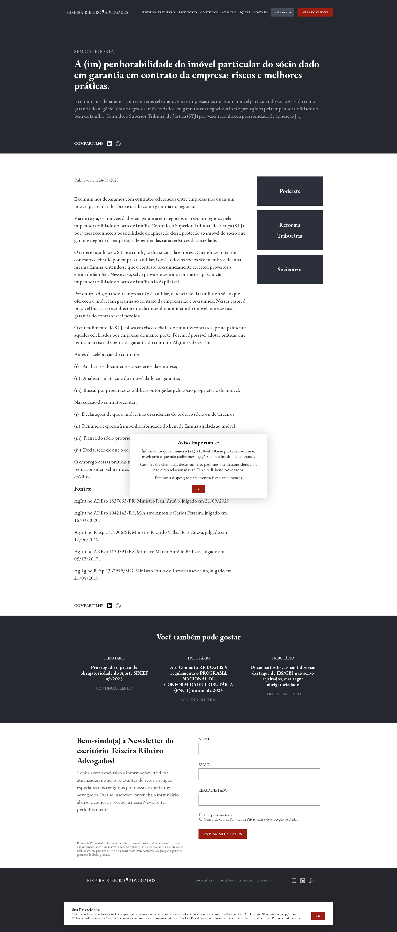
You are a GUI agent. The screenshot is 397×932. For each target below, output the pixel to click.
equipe (245, 12)
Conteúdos (227, 880)
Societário (290, 269)
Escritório (205, 880)
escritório (188, 12)
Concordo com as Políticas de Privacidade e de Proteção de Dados (251, 819)
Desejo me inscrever (218, 815)
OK (318, 916)
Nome (204, 738)
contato (260, 12)
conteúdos (209, 12)
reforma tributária (159, 12)
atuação (229, 12)
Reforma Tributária (289, 230)
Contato (264, 880)
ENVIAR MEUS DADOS (223, 834)
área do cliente (315, 12)
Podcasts (290, 191)
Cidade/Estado (213, 790)
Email (204, 764)
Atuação (246, 880)
